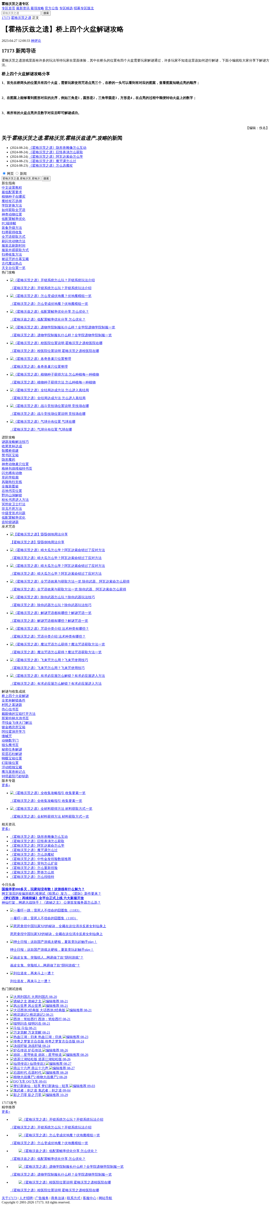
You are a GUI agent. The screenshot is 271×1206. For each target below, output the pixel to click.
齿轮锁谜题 (10, 522)
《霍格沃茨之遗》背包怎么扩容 (34, 863)
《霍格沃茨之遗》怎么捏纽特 (32, 877)
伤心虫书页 (10, 709)
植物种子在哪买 (13, 196)
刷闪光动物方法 (13, 241)
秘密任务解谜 (12, 749)
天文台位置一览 (13, 268)
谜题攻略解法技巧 (15, 442)
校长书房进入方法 (15, 500)
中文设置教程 (12, 187)
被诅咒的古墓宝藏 (15, 259)
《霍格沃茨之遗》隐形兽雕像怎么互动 (57, 147)
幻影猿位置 (10, 763)
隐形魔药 (8, 459)
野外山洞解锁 (12, 495)
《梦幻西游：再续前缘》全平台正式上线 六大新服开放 (43, 898)
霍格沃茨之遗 (21, 18)
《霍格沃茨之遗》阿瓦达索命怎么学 (56, 156)
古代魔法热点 (12, 263)
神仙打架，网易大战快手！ (22, 902)
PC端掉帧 (9, 223)
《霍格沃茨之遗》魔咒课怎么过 (52, 161)
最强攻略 (37, 8)
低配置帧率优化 (13, 219)
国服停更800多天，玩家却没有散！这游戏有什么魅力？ (43, 889)
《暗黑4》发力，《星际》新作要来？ (73, 893)
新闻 (23, 173)
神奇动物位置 (12, 214)
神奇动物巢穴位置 (15, 464)
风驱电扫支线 (12, 482)
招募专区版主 (84, 8)
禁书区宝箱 (10, 455)
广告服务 (42, 1198)
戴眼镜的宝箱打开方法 (19, 714)
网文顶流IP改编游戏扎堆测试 (23, 893)
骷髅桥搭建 (10, 450)
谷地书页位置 (12, 491)
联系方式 (73, 1198)
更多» (6, 785)
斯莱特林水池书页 (15, 718)
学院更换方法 (12, 205)
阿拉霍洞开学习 (13, 731)
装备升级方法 (12, 228)
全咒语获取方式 (13, 236)
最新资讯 (23, 8)
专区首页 (8, 8)
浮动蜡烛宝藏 (12, 767)
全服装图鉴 (10, 486)
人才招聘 (26, 1198)
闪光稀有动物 (12, 473)
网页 (10, 173)
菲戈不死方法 (12, 508)
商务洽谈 (58, 1198)
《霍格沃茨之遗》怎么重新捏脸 (34, 868)
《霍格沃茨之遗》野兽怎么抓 (32, 872)
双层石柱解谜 (12, 754)
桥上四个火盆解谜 (15, 696)
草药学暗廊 (10, 477)
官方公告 (51, 8)
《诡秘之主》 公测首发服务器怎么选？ (71, 902)
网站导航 (105, 1198)
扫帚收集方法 (12, 254)
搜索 (46, 13)
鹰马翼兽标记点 (13, 771)
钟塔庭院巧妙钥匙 (15, 776)
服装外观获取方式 (15, 250)
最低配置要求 (12, 192)
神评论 (36, 40)
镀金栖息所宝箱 (13, 727)
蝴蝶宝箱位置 (12, 758)
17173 (6, 18)
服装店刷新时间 (13, 245)
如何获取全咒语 (13, 210)
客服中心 (89, 1198)
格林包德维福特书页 (17, 468)
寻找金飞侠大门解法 (17, 722)
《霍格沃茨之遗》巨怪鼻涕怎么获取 (56, 152)
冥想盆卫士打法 (13, 504)
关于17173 (9, 1198)
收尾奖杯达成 (12, 446)
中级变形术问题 (13, 513)
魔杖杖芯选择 (12, 201)
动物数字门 (10, 740)
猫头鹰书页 (10, 745)
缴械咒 (7, 736)
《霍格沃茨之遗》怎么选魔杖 (51, 165)
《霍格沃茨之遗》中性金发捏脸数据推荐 (40, 859)
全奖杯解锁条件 (13, 700)
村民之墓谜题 (12, 705)
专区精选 (66, 8)
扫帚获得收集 (12, 232)
